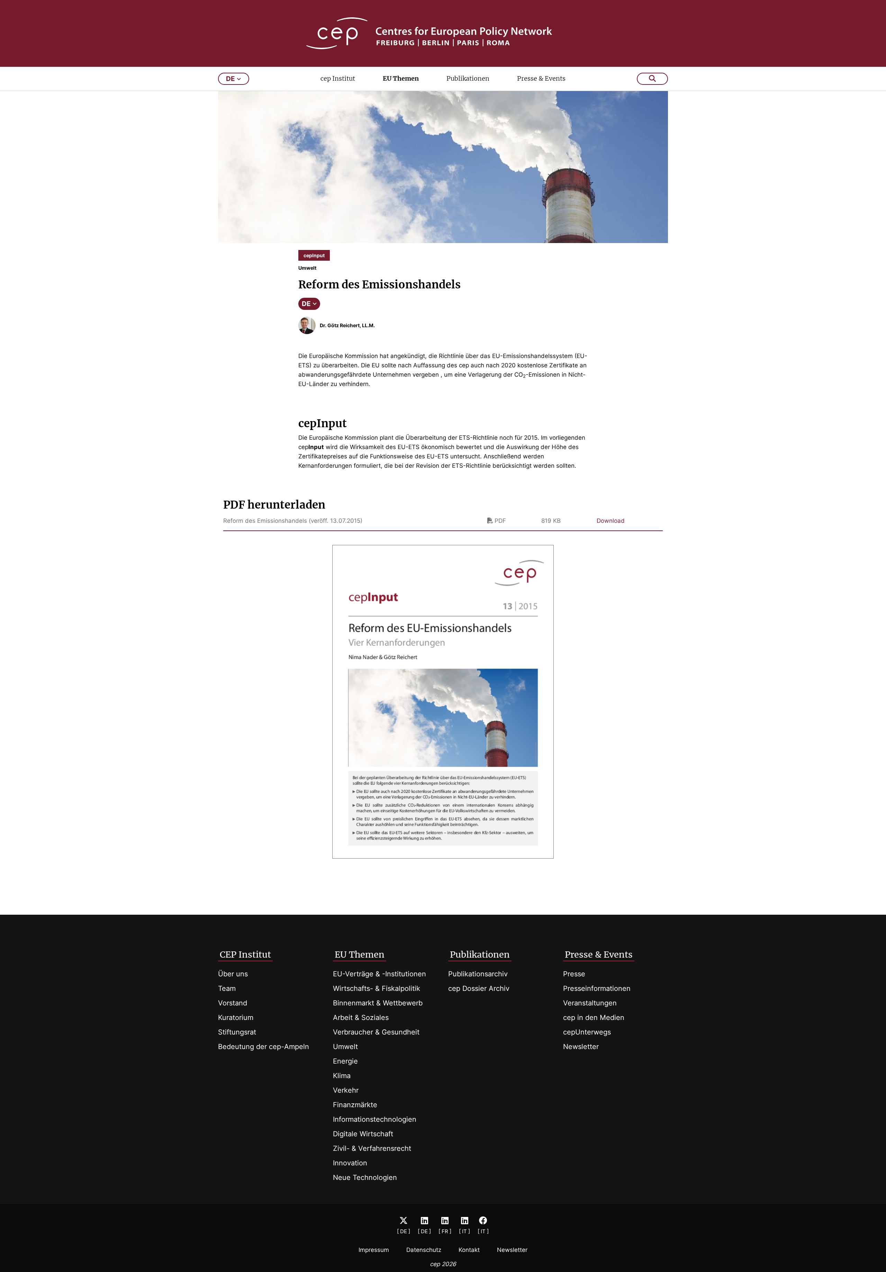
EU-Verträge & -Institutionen (379, 974)
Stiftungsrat (237, 1032)
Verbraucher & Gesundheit (376, 1032)
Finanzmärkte (355, 1105)
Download (611, 520)
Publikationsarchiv (478, 974)
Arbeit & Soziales (361, 1017)
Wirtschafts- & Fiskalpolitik (376, 988)
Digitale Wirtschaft (363, 1134)
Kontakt (469, 1249)
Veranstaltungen (590, 1003)
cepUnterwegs (587, 1032)
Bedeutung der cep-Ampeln (263, 1046)
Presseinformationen (597, 988)
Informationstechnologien (374, 1119)
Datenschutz (423, 1249)
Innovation (350, 1163)
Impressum (374, 1249)
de (230, 79)
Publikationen (467, 78)
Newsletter (581, 1046)
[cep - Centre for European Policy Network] (442, 33)
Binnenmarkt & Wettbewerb (378, 1003)
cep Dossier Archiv (478, 988)
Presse (574, 974)
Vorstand (232, 1003)
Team (227, 988)
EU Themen (401, 78)
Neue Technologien (365, 1177)
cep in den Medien (593, 1017)
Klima (342, 1076)
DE (306, 304)
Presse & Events (541, 78)
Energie (345, 1061)
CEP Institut (245, 954)
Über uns (233, 974)
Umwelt (345, 1046)
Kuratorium (235, 1017)
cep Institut (337, 78)
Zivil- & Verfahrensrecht (372, 1148)
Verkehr (346, 1090)
